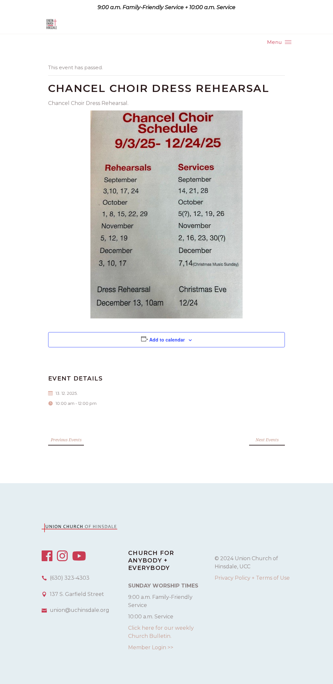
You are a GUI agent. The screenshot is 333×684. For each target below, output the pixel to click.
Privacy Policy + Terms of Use (252, 578)
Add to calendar (167, 339)
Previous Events (66, 440)
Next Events (267, 440)
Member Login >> (150, 647)
